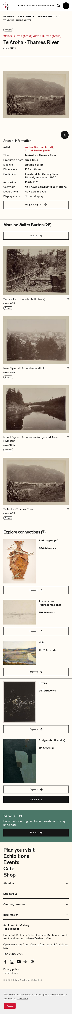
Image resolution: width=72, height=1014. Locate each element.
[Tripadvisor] (25, 962)
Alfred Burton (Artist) (47, 36)
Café (8, 868)
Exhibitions (16, 856)
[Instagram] (12, 962)
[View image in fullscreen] (65, 135)
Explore (33, 590)
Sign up (34, 832)
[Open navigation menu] (66, 5)
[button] (36, 278)
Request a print (34, 204)
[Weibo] (32, 962)
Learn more (22, 998)
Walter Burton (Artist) (17, 36)
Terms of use (10, 972)
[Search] (58, 5)
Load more (36, 799)
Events (11, 862)
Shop (9, 875)
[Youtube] (19, 962)
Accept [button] (10, 1006)
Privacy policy (11, 969)
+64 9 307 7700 (13, 954)
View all (34, 235)
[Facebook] (5, 962)
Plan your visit (18, 850)
